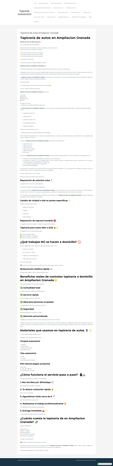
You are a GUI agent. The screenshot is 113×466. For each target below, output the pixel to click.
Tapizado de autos (75, 12)
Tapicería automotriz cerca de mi (42, 7)
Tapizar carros (86, 12)
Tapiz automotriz (51, 17)
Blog (90, 17)
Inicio (35, 3)
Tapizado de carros (71, 7)
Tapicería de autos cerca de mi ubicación (44, 12)
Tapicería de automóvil (70, 3)
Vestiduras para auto (64, 17)
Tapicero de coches (39, 17)
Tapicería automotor (63, 12)
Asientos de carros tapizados (79, 17)
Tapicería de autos (43, 3)
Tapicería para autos (56, 3)
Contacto (36, 21)
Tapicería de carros (58, 7)
